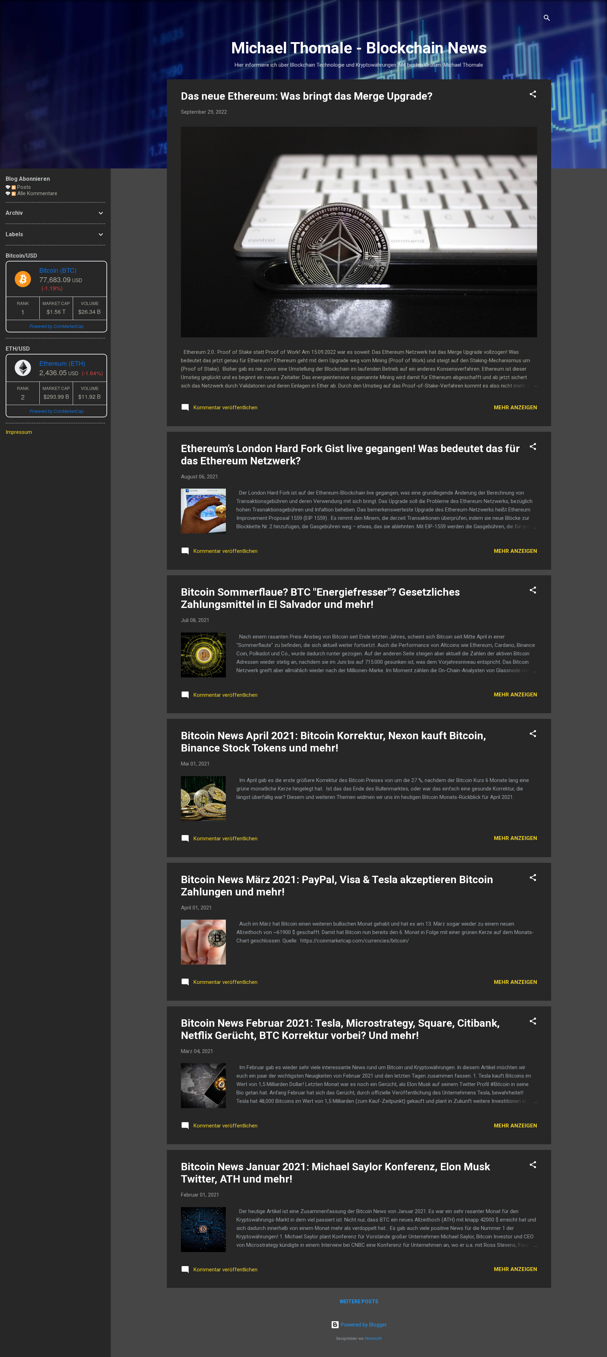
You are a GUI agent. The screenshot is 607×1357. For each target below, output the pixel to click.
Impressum (19, 432)
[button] (533, 95)
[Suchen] (547, 19)
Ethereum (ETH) (62, 363)
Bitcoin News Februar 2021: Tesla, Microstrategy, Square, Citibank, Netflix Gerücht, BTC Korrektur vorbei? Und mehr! (340, 1029)
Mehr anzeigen (515, 407)
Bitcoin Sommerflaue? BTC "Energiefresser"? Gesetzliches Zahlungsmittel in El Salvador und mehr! (320, 598)
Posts (23, 187)
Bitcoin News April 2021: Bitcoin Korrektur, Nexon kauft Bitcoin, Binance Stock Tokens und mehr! (333, 741)
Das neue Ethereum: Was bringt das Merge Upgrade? (306, 96)
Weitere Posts (359, 1301)
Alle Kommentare (36, 193)
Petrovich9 (373, 1338)
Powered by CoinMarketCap (57, 326)
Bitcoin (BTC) (58, 269)
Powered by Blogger (363, 1325)
